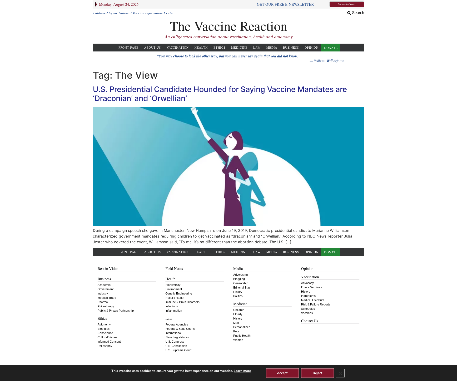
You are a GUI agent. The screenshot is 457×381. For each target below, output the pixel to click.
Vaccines (307, 313)
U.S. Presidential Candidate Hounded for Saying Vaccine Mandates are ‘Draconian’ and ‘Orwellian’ (220, 94)
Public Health (242, 335)
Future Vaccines (311, 287)
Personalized (241, 327)
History (237, 292)
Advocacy (307, 283)
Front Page (129, 48)
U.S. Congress (174, 341)
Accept (282, 373)
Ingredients (308, 296)
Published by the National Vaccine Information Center (133, 12)
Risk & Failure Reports (315, 304)
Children (238, 310)
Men (236, 323)
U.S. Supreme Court (178, 350)
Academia (104, 285)
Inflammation (173, 310)
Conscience (105, 333)
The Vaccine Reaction (228, 26)
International (173, 333)
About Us (152, 48)
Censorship (240, 283)
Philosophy (105, 346)
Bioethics (103, 328)
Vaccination (178, 48)
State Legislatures (177, 337)
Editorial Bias (241, 287)
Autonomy (104, 324)
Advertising (240, 274)
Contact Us (309, 320)
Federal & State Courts (180, 328)
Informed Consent (109, 341)
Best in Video (108, 268)
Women (238, 340)
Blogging (239, 279)
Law (257, 48)
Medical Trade (107, 298)
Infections (171, 306)
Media (271, 48)
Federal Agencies (176, 324)
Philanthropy (106, 306)
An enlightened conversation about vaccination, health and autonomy (229, 37)
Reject (317, 373)
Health (201, 48)
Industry (103, 293)
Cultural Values (107, 337)
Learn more (242, 371)
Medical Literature (312, 300)
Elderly (237, 314)
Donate (331, 48)
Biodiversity (172, 285)
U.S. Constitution (176, 346)
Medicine (239, 48)
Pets (236, 331)
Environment (173, 289)
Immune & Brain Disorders (182, 302)
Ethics (219, 48)
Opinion (311, 48)
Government (106, 289)
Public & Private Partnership (116, 310)
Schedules (308, 308)
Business (291, 48)
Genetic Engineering (178, 293)
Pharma (103, 302)
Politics (238, 296)
